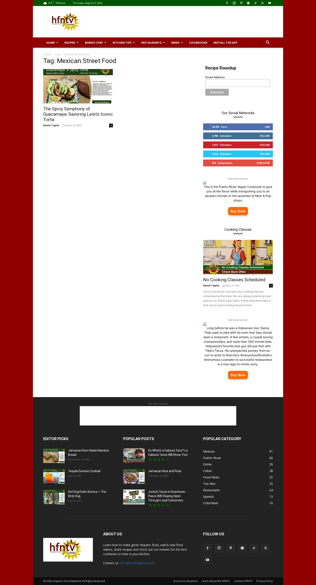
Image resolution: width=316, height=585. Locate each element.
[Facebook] (227, 3)
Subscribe (263, 162)
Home (50, 43)
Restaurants (151, 43)
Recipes (69, 43)
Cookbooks (198, 43)
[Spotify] (248, 3)
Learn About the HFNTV (216, 581)
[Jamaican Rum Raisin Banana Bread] (54, 455)
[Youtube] (269, 3)
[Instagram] (234, 3)
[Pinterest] (241, 3)
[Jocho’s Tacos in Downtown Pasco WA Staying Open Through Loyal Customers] (134, 497)
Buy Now (238, 211)
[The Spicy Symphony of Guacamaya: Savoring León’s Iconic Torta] (78, 86)
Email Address (215, 77)
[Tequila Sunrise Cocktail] (54, 476)
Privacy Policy (264, 581)
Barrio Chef (94, 43)
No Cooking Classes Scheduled (234, 279)
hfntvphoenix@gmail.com (137, 563)
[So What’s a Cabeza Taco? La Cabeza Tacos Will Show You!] (134, 455)
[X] (262, 3)
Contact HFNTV (243, 581)
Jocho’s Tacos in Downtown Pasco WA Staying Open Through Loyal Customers (166, 496)
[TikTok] (255, 3)
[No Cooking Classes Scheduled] (238, 257)
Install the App (225, 43)
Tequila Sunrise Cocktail (84, 471)
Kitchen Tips (122, 43)
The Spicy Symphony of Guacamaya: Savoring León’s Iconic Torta (78, 114)
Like (267, 126)
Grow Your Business (185, 581)
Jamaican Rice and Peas (164, 471)
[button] (267, 43)
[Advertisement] (194, 21)
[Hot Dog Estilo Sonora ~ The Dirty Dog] (54, 497)
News (175, 43)
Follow (265, 135)
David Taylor (51, 125)
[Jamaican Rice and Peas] (134, 476)
